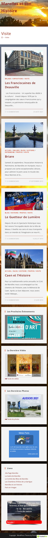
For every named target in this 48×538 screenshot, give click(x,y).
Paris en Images (10, 487)
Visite (7, 37)
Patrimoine (10, 152)
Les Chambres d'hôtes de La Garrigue (18, 482)
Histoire (30, 150)
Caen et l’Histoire (18, 275)
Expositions (18, 79)
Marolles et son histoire (13, 484)
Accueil (8, 150)
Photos (19, 152)
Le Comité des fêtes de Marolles (16, 479)
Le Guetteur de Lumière (22, 217)
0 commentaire (13, 112)
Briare (9, 156)
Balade (8, 79)
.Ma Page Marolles (11, 473)
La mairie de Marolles (12, 476)
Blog (23, 150)
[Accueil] (2, 37)
